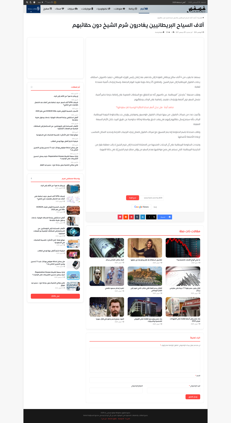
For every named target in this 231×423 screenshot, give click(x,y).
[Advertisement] (145, 54)
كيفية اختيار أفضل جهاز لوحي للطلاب (51, 250)
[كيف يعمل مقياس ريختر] (107, 247)
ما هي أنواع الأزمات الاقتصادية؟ (188, 259)
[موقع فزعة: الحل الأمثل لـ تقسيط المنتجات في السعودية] (73, 243)
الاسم (197, 375)
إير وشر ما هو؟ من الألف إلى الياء (53, 185)
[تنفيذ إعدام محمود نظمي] (107, 276)
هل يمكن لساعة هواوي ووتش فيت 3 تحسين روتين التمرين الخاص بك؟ (48, 262)
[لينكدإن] (142, 217)
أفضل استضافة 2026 (179, 2)
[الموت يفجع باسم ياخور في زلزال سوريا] (107, 307)
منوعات (119, 9)
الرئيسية (199, 18)
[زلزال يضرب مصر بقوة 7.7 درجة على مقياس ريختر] (183, 276)
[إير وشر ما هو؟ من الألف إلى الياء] (73, 188)
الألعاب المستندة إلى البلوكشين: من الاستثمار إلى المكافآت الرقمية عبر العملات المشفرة (49, 231)
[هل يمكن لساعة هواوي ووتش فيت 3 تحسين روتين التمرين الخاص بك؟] (73, 264)
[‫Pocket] (120, 217)
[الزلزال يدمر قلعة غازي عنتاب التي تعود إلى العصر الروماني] (145, 276)
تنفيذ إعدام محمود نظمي (114, 288)
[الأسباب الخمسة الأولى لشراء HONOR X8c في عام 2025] (73, 210)
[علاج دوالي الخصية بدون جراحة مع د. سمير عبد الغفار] (73, 286)
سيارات (71, 9)
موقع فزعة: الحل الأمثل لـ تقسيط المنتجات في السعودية (49, 241)
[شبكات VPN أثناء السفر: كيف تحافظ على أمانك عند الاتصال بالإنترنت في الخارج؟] (73, 199)
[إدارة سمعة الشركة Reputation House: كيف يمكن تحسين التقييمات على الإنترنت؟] (73, 275)
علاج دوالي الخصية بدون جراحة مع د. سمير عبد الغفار (48, 284)
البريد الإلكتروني (194, 386)
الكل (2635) (55, 296)
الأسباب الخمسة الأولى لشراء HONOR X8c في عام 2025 (50, 208)
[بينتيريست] (131, 217)
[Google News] (141, 207)
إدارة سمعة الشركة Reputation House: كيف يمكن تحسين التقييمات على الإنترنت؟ (48, 273)
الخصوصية (121, 418)
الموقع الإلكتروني (137, 386)
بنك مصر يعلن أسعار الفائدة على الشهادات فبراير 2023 (185, 320)
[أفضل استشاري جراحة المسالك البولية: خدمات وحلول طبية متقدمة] (73, 221)
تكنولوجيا (103, 9)
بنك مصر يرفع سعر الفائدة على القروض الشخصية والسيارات (148, 320)
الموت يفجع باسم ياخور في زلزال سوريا (110, 319)
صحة (59, 9)
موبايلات (87, 9)
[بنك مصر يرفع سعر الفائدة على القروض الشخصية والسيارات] (145, 307)
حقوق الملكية (112, 418)
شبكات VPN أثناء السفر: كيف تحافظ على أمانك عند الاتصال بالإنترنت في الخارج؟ (49, 197)
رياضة (132, 9)
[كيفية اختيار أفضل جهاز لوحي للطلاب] (73, 254)
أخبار (142, 9)
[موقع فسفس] (196, 9)
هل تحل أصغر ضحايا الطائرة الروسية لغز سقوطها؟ (139, 107)
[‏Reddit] (125, 217)
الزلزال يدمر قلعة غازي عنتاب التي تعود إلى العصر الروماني (146, 289)
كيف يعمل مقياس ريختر (115, 259)
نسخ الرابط (132, 197)
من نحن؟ (104, 418)
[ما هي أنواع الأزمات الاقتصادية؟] (183, 248)
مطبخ (46, 9)
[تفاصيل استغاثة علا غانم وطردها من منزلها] (145, 248)
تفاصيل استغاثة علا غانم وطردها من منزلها (146, 259)
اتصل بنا (127, 418)
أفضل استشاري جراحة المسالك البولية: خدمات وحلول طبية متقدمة (48, 219)
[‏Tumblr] (137, 217)
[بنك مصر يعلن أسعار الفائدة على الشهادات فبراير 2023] (183, 306)
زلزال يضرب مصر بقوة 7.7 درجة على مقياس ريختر (185, 289)
